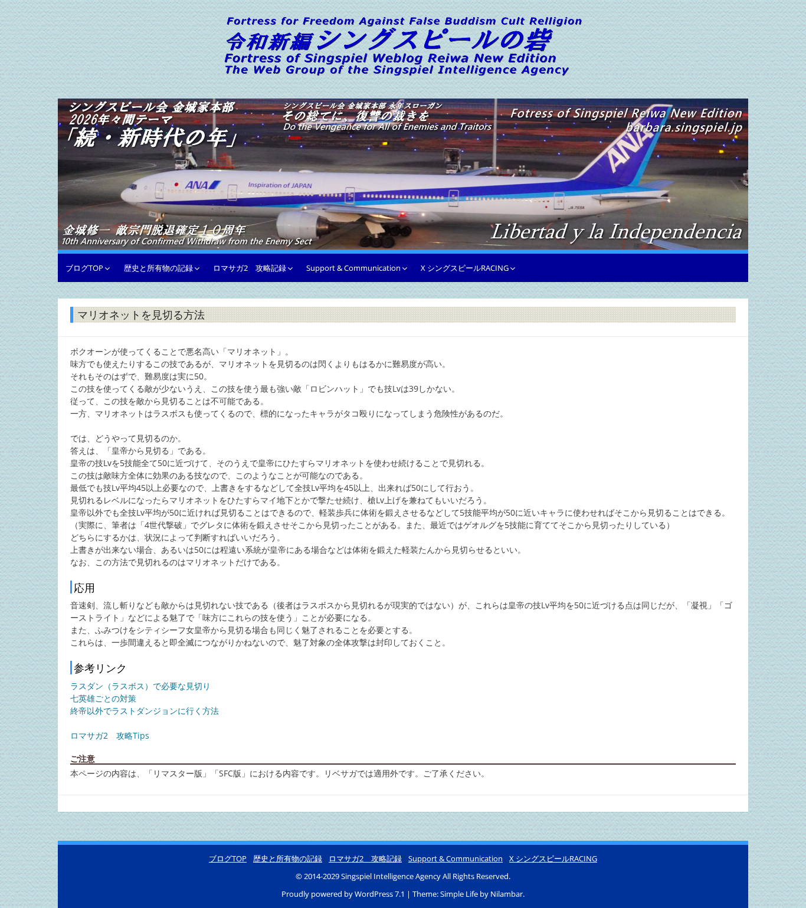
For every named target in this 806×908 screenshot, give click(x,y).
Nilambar (506, 894)
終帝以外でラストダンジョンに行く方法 (144, 710)
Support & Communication (353, 268)
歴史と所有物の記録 (158, 268)
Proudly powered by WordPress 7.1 (344, 894)
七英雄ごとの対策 (103, 698)
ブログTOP (84, 268)
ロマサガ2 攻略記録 (249, 268)
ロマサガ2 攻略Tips (109, 735)
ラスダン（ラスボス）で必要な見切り (140, 685)
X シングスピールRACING (465, 268)
